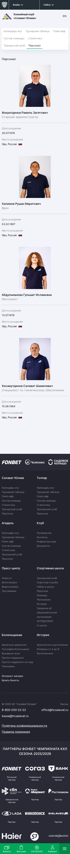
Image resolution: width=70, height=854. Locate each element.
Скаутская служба (47, 582)
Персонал (35, 45)
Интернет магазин (12, 676)
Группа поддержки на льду (17, 662)
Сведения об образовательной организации (47, 612)
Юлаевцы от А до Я (48, 649)
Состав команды (14, 38)
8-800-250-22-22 (14, 710)
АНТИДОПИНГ (45, 621)
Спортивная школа (50, 568)
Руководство (44, 532)
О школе (42, 625)
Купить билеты (10, 680)
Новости (7, 578)
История (42, 603)
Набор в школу (45, 586)
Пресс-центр (11, 568)
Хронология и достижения (52, 644)
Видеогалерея (10, 586)
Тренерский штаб (14, 45)
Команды (42, 595)
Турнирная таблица (37, 31)
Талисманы (8, 666)
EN (64, 16)
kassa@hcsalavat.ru (15, 716)
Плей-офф (59, 31)
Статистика (35, 38)
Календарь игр (13, 31)
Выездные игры (11, 653)
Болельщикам (12, 635)
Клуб (40, 523)
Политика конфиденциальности (24, 725)
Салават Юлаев (13, 478)
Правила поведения (16, 732)
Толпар (42, 478)
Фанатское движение (14, 644)
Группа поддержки (13, 657)
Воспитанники (45, 653)
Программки (9, 591)
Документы (43, 545)
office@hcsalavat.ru (54, 710)
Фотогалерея (9, 582)
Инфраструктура (46, 541)
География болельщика (15, 649)
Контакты (42, 537)
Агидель (8, 523)
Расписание (43, 599)
